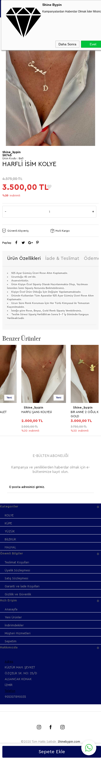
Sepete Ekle (52, 751)
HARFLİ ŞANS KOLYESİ (17, 411)
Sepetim (10, 641)
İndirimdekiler (14, 625)
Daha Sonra (67, 44)
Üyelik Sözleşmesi (17, 570)
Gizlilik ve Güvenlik (18, 594)
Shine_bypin (14, 407)
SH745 (7, 155)
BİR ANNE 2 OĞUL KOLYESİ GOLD (70, 414)
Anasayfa (11, 609)
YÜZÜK (10, 531)
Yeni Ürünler (13, 617)
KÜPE (8, 523)
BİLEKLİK (10, 539)
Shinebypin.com (69, 741)
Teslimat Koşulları (17, 562)
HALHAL (10, 547)
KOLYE (9, 515)
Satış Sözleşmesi (16, 578)
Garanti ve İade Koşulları (22, 586)
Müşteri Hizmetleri (18, 633)
